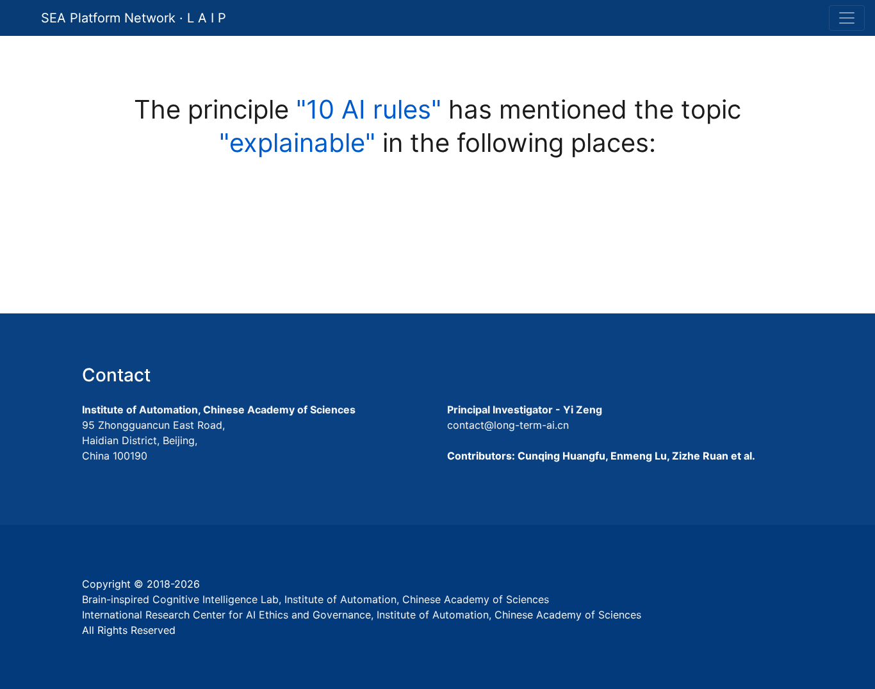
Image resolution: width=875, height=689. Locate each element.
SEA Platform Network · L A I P (133, 18)
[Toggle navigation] (847, 18)
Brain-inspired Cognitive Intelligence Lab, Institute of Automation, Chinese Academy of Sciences (315, 599)
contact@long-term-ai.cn (508, 425)
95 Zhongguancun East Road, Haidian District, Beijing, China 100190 (153, 440)
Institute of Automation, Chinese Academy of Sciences (219, 409)
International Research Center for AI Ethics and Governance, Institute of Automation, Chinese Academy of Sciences (361, 614)
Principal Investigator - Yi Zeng (524, 409)
